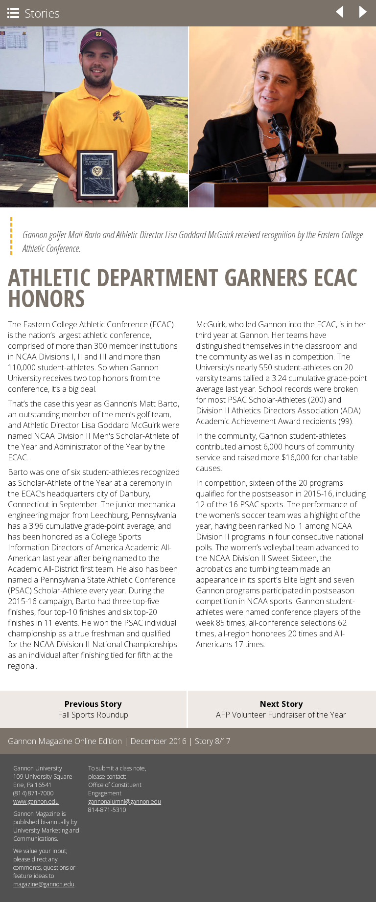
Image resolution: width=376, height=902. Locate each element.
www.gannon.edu (36, 801)
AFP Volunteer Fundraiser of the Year (281, 709)
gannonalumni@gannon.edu (124, 801)
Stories (33, 13)
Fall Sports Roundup (93, 709)
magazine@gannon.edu (43, 884)
